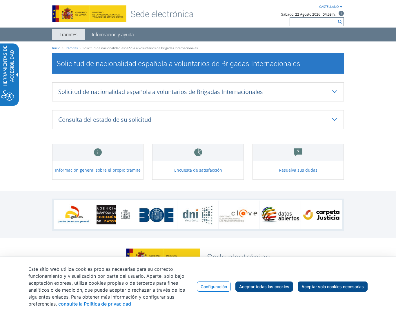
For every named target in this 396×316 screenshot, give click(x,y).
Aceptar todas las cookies (264, 286)
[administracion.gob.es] (74, 215)
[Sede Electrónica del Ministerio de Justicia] (162, 13)
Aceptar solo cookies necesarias (332, 286)
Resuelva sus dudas (298, 170)
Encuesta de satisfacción (198, 170)
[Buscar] (340, 22)
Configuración (214, 286)
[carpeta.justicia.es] (321, 214)
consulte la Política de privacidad (94, 304)
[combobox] (330, 7)
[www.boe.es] (156, 214)
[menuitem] (68, 34)
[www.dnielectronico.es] (197, 215)
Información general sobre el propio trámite (98, 170)
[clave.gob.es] (239, 215)
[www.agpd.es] (116, 214)
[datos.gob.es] (280, 215)
